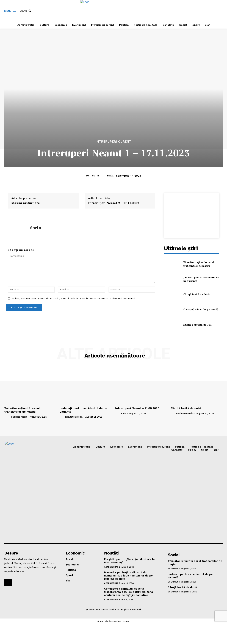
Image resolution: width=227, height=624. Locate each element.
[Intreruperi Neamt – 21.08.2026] (141, 385)
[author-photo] (6, 417)
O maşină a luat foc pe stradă (200, 309)
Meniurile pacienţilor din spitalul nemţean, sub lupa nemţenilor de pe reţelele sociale (128, 575)
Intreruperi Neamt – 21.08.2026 (137, 408)
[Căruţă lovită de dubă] (172, 294)
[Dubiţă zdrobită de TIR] (172, 324)
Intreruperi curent (113, 141)
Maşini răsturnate (25, 203)
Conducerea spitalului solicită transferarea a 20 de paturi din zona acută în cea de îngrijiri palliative (128, 592)
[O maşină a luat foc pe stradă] (172, 309)
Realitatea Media (18, 416)
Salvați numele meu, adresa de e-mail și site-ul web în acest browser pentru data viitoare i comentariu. (74, 298)
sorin (95, 175)
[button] (26, 10)
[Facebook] (8, 582)
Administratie (112, 567)
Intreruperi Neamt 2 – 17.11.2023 (113, 203)
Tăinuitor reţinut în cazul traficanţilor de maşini (198, 263)
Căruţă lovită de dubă (196, 294)
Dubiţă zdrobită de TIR (197, 324)
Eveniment (174, 568)
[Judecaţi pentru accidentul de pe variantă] (172, 279)
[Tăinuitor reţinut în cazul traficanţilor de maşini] (172, 264)
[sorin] (16, 227)
